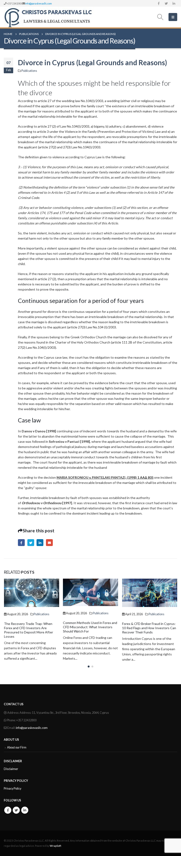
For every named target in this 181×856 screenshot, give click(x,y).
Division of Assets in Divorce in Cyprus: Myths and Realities (144, 622)
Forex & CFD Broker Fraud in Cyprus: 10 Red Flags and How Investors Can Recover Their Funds (90, 628)
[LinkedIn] (173, 3)
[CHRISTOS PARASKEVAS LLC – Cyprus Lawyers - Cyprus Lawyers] (49, 17)
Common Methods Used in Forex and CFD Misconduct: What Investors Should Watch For (31, 627)
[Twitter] (166, 3)
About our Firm (16, 747)
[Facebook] (158, 3)
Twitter (30, 542)
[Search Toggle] (160, 17)
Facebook (21, 542)
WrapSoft (55, 845)
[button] (88, 666)
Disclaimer (11, 769)
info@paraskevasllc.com (38, 3)
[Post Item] (31, 592)
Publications (29, 71)
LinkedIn (40, 542)
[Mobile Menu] (173, 17)
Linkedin (24, 810)
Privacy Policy (12, 788)
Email (49, 542)
